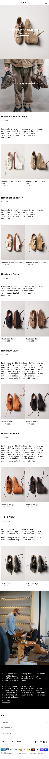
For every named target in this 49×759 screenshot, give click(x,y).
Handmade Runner (8, 339)
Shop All (5, 121)
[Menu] (3, 2)
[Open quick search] (41, 2)
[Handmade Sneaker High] (24, 32)
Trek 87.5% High (31, 584)
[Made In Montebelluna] (24, 85)
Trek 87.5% (5, 584)
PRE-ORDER (5, 521)
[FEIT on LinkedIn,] (46, 742)
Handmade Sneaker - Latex (12, 262)
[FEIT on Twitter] (38, 742)
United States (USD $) (13, 742)
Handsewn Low (7, 422)
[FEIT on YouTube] (44, 742)
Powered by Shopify (35, 753)
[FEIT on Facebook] (35, 742)
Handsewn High (7, 505)
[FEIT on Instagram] (41, 742)
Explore (6, 700)
